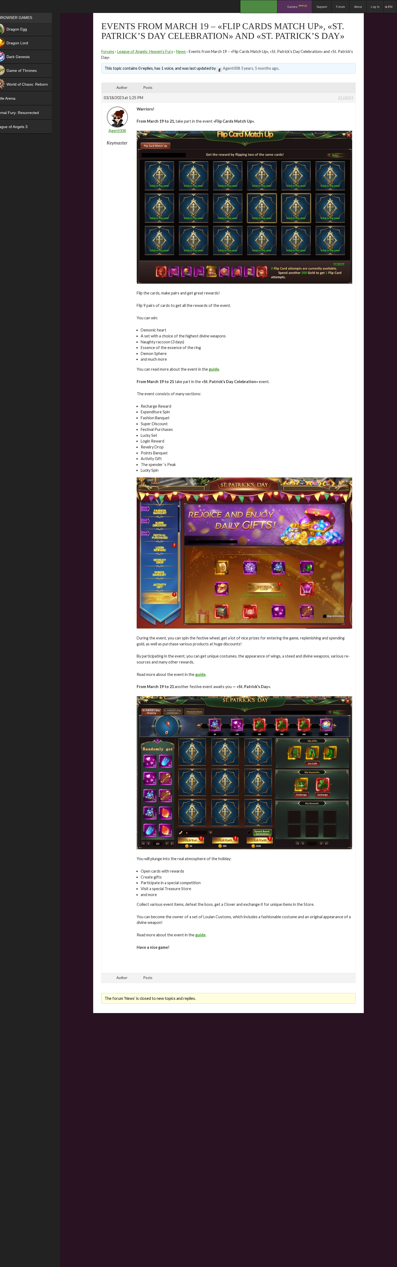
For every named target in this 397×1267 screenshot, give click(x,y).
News (181, 51)
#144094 (345, 97)
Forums (107, 51)
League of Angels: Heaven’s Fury (145, 51)
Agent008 (231, 68)
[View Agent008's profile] (219, 68)
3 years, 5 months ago (259, 68)
